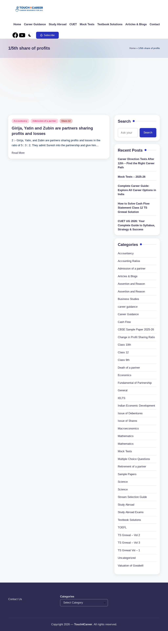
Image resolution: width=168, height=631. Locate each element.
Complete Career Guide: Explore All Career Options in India (137, 190)
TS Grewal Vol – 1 (129, 550)
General (122, 390)
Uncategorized (127, 557)
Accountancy (20, 121)
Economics (124, 375)
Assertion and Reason (131, 283)
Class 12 (66, 121)
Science (123, 481)
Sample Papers (127, 474)
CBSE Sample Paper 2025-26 (136, 329)
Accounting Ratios (129, 261)
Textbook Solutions (129, 519)
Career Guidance (128, 314)
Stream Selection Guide (132, 497)
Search (124, 121)
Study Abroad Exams (131, 512)
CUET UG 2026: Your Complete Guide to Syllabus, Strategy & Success (136, 225)
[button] (47, 35)
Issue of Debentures (130, 413)
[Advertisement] (84, 82)
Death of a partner (129, 367)
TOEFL (122, 527)
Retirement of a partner (132, 466)
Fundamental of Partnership (135, 382)
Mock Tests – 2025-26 (131, 176)
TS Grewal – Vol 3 (129, 542)
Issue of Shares (127, 420)
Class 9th (123, 360)
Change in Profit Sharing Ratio (136, 337)
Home (132, 48)
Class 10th (124, 344)
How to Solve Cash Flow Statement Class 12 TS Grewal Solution (133, 207)
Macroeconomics (128, 428)
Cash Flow (124, 322)
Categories (67, 596)
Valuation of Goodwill (130, 565)
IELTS (121, 398)
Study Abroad (126, 504)
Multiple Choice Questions (134, 459)
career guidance (127, 306)
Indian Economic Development (136, 405)
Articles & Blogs (127, 276)
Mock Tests (125, 451)
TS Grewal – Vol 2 (129, 535)
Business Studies (128, 299)
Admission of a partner (44, 121)
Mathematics (126, 436)
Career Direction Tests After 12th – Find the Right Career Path (136, 163)
